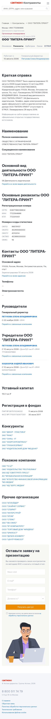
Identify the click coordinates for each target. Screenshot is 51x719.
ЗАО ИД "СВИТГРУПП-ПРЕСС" (15, 472)
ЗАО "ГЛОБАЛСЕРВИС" (12, 444)
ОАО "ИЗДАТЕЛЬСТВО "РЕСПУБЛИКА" (19, 469)
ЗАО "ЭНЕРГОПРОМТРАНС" (14, 441)
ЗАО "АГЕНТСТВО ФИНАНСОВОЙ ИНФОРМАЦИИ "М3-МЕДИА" (24, 480)
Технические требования (12, 709)
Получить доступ (26, 607)
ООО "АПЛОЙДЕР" (10, 502)
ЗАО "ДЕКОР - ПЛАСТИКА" (14, 431)
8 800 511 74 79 (12, 691)
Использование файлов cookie (14, 712)
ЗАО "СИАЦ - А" (9, 438)
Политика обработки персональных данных (19, 706)
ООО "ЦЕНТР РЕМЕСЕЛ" (13, 539)
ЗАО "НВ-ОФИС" (9, 522)
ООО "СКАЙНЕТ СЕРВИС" (13, 505)
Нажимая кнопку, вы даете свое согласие (25, 614)
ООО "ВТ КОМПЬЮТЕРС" (13, 525)
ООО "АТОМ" (8, 515)
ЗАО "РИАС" (7, 435)
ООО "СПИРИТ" (9, 509)
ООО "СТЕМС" (8, 519)
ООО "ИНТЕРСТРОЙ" (11, 512)
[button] (43, 599)
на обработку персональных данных (25, 614)
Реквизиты (18, 46)
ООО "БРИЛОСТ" (9, 532)
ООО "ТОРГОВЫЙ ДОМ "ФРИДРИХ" (18, 529)
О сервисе (6, 700)
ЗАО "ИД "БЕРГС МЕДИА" (13, 485)
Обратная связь (8, 703)
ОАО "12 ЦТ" (7, 465)
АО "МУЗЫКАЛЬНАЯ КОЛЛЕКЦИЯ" (17, 475)
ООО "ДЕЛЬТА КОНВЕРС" (13, 535)
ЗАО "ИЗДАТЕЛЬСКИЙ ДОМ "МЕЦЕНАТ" (20, 448)
